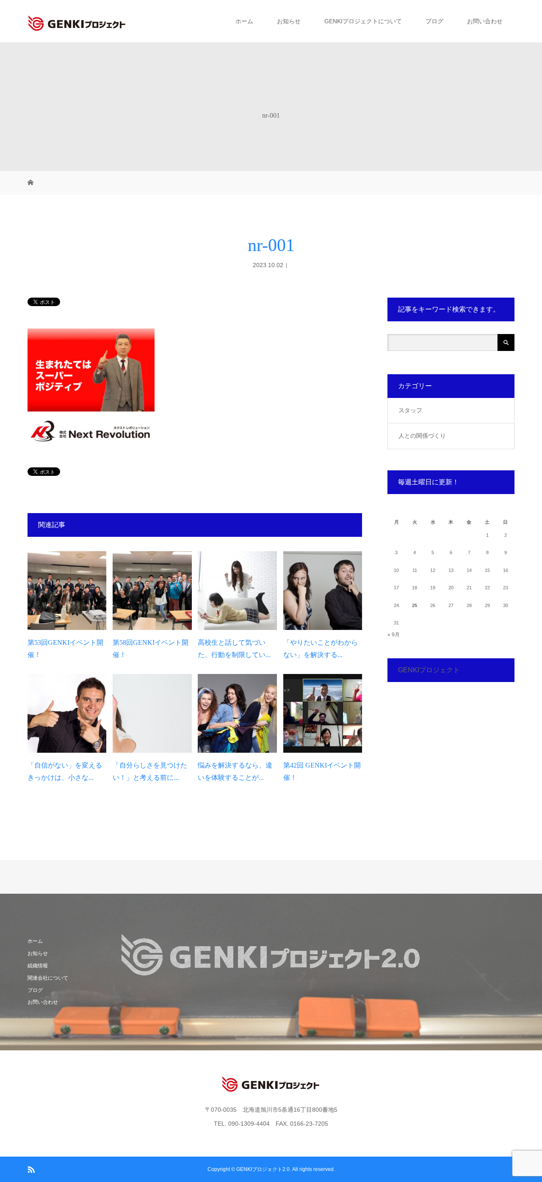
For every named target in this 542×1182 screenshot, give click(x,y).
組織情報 (38, 966)
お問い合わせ (485, 21)
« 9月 (393, 635)
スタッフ (410, 410)
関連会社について (48, 978)
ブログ (434, 21)
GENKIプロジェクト (429, 670)
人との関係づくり (422, 435)
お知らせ (289, 21)
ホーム (244, 21)
